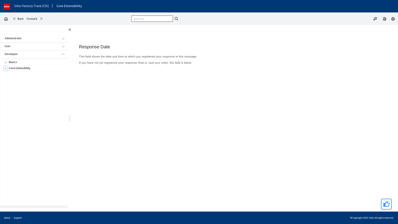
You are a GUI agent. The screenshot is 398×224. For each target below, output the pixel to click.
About (7, 217)
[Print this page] (393, 18)
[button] (29, 38)
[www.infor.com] (7, 6)
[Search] (175, 19)
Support (18, 217)
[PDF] (384, 18)
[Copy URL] (375, 18)
